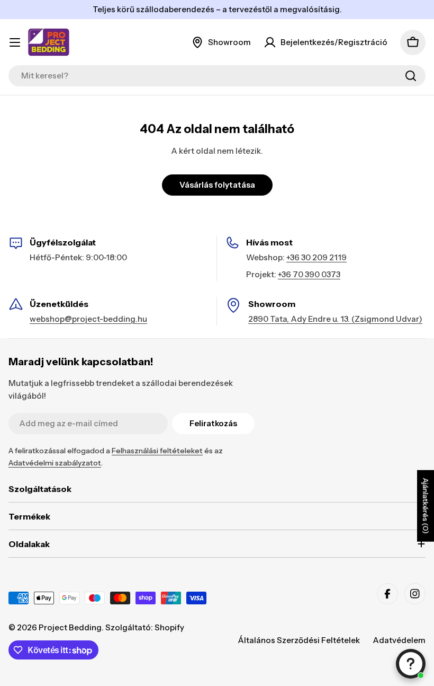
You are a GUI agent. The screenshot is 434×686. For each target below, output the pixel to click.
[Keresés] (410, 75)
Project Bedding (70, 627)
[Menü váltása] (14, 42)
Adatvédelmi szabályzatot (54, 463)
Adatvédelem (399, 640)
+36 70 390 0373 (309, 274)
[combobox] (217, 75)
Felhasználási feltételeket (157, 450)
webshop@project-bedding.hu (88, 319)
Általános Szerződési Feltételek (299, 640)
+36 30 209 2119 (316, 257)
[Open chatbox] (411, 664)
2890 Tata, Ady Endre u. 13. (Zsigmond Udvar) (335, 319)
